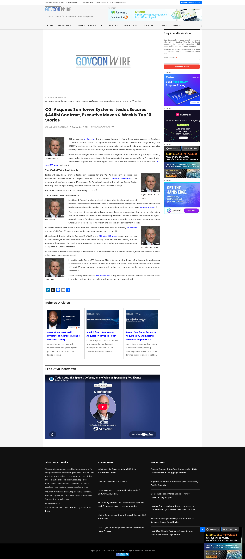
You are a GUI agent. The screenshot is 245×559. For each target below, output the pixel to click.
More (175, 25)
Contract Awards (86, 25)
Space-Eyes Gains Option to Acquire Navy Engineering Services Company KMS (141, 336)
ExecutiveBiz (158, 462)
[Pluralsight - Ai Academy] (182, 126)
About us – (50, 507)
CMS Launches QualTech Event (112, 481)
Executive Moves (110, 25)
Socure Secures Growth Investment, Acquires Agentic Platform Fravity (63, 336)
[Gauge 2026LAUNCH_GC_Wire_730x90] (155, 15)
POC (63, 2)
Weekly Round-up (105, 127)
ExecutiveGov (106, 462)
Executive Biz (73, 2)
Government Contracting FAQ (70, 507)
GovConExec (101, 2)
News (60, 97)
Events (164, 25)
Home (50, 25)
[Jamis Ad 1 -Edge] (182, 198)
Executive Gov (87, 2)
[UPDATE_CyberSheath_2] (182, 162)
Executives (63, 25)
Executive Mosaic (51, 2)
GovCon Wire (149, 550)
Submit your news (119, 2)
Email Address (170, 57)
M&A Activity (130, 25)
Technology (149, 25)
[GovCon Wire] (58, 10)
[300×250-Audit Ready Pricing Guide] (182, 90)
